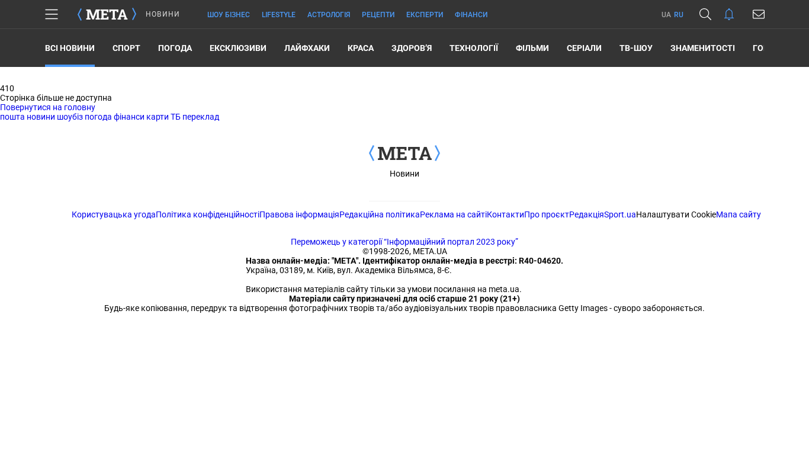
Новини (404, 173)
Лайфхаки (307, 48)
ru (678, 15)
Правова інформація (299, 214)
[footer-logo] (404, 154)
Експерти (424, 15)
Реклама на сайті (453, 214)
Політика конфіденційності (207, 214)
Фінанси (471, 15)
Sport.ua (620, 214)
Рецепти (378, 15)
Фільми (532, 48)
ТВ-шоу (636, 48)
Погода (175, 48)
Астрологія (328, 15)
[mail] (759, 14)
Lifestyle (279, 15)
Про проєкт (546, 214)
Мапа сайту (738, 214)
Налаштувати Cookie (676, 214)
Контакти (505, 214)
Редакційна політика (379, 214)
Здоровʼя (411, 48)
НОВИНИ (163, 14)
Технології (474, 48)
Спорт (126, 48)
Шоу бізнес (228, 15)
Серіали (584, 48)
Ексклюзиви (238, 48)
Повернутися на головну (47, 107)
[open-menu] (51, 14)
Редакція (586, 214)
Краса (361, 48)
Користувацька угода (114, 214)
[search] (705, 14)
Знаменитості (702, 48)
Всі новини (70, 48)
